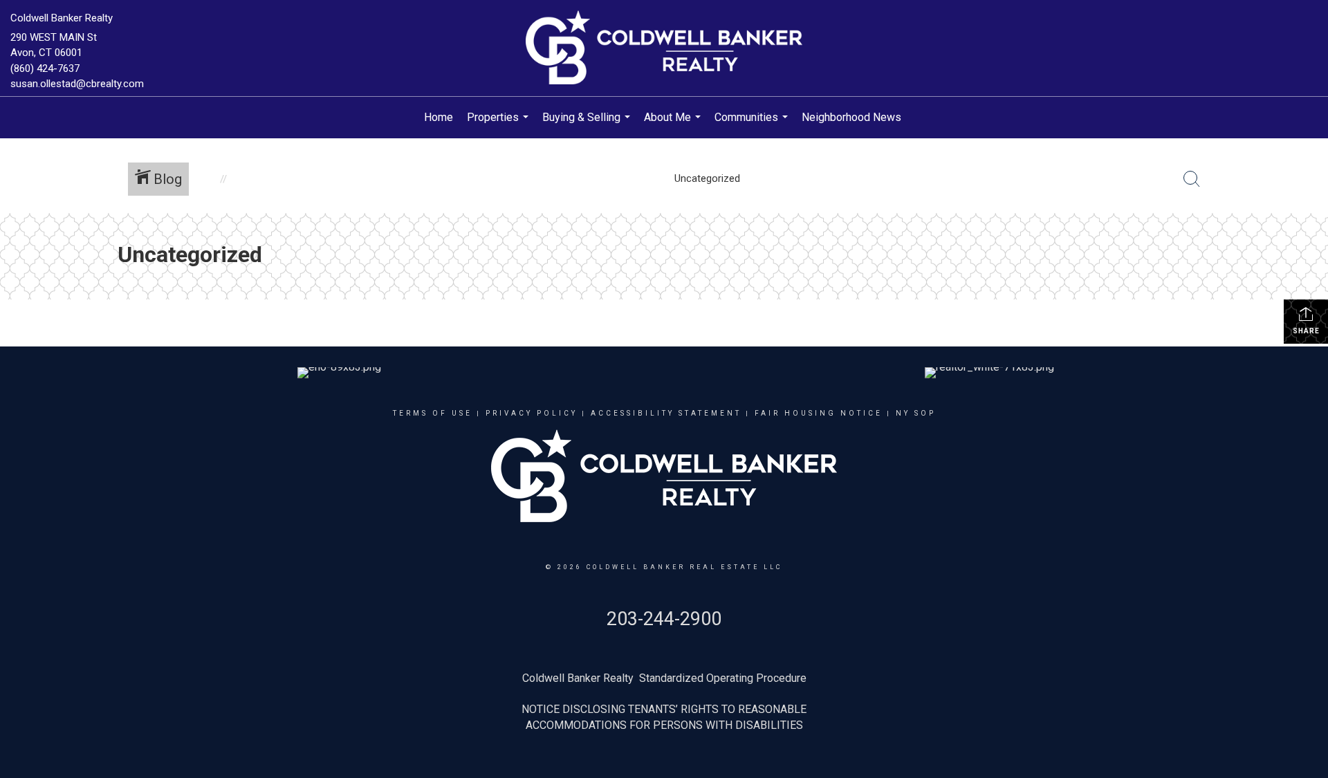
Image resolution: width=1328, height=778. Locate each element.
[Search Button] (1191, 179)
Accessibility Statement (666, 413)
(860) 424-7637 (45, 68)
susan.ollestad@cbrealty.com (77, 83)
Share (1306, 331)
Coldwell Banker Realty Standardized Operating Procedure (664, 678)
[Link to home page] (664, 48)
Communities (752, 124)
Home (438, 117)
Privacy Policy (532, 413)
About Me (674, 124)
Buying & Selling (588, 124)
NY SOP (916, 413)
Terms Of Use (432, 413)
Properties (499, 124)
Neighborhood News (851, 117)
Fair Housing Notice (819, 413)
